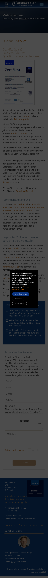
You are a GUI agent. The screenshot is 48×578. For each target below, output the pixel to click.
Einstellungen (19, 303)
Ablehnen (18, 299)
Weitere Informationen (20, 288)
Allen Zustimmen (21, 294)
